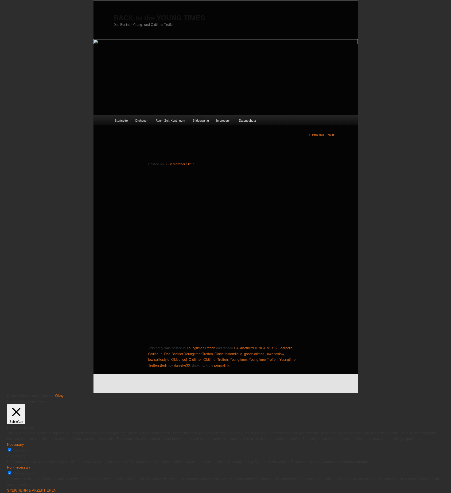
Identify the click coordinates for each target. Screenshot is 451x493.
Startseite (121, 120)
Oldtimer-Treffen (215, 359)
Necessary (21, 449)
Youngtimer (238, 359)
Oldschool (179, 359)
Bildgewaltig (201, 120)
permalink (221, 365)
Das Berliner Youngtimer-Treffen (188, 353)
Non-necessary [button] (19, 467)
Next (333, 134)
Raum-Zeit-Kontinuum (170, 120)
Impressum (223, 120)
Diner (219, 353)
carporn (286, 347)
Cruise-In (155, 353)
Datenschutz (247, 120)
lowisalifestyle (158, 359)
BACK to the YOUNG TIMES (159, 17)
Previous (316, 134)
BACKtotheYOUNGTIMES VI (256, 347)
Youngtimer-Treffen (201, 347)
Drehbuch (141, 120)
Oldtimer (195, 359)
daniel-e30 (182, 365)
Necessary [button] (15, 444)
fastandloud (233, 353)
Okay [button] (59, 395)
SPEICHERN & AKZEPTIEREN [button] (31, 490)
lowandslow (275, 353)
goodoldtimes (254, 353)
